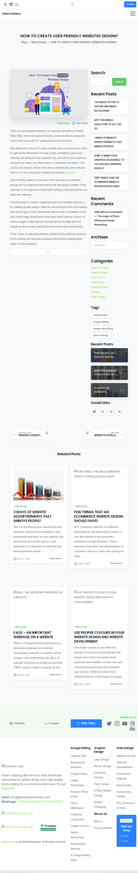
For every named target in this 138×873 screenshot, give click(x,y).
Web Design (38, 42)
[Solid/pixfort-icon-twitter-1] (109, 723)
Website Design (10, 841)
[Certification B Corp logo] (17, 813)
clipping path (100, 315)
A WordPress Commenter (108, 212)
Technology (97, 282)
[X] (5, 4)
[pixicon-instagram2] (117, 723)
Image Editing (99, 272)
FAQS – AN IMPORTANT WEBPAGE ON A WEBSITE (33, 634)
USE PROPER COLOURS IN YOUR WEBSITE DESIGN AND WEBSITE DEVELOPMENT (99, 637)
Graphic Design (100, 267)
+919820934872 (52, 801)
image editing (101, 321)
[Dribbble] (119, 411)
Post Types (98, 277)
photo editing (100, 335)
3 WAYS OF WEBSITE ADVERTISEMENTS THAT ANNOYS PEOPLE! (108, 142)
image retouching (103, 328)
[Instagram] (111, 411)
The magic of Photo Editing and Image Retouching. (106, 220)
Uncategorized (99, 287)
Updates (96, 292)
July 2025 (99, 245)
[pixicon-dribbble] (132, 723)
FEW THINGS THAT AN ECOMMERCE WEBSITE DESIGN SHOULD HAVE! (107, 182)
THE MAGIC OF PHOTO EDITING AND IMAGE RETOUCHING (106, 106)
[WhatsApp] (17, 4)
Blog (24, 42)
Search (98, 73)
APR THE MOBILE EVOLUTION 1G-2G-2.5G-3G (108, 124)
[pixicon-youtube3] (125, 723)
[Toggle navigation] (133, 14)
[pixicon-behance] (132, 728)
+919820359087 (28, 801)
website (70, 172)
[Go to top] (69, 871)
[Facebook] (94, 411)
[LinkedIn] (11, 4)
